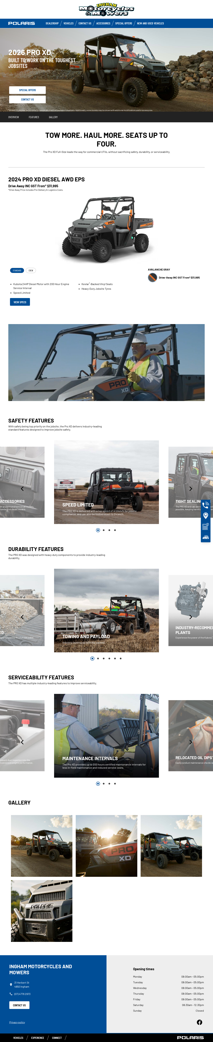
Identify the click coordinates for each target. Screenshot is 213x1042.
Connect (57, 1037)
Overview (13, 117)
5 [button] (115, 659)
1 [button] (98, 530)
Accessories (103, 23)
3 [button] (109, 530)
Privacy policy (17, 1022)
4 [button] (115, 530)
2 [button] (104, 530)
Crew (31, 270)
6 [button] (121, 659)
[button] (22, 489)
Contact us (85, 23)
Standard (17, 270)
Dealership (52, 23)
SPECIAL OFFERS (27, 90)
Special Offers (123, 23)
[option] (106, 482)
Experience (37, 1037)
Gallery (53, 117)
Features (34, 117)
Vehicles (69, 23)
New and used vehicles (150, 23)
